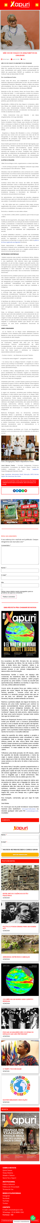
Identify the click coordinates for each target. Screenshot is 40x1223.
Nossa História (8, 1173)
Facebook (6, 1198)
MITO (32, 474)
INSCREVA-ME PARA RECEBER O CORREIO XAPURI (20, 850)
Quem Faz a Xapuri (9, 1178)
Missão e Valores (8, 1175)
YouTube (6, 1201)
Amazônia (8, 474)
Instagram (6, 1196)
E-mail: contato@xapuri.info (13, 1210)
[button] (6, 5)
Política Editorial (9, 1184)
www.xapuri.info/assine (29, 809)
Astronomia (15, 474)
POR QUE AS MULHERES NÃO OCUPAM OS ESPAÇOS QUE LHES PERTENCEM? (18, 1033)
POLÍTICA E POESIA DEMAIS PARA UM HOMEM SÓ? (19, 927)
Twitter (5, 1203)
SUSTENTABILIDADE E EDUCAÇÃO (15, 1100)
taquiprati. (36, 469)
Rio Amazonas (10, 476)
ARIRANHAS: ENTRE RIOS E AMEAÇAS (16, 957)
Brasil (21, 474)
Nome (3, 567)
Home (24, 59)
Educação (27, 474)
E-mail (4, 575)
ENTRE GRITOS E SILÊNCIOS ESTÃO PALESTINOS (15, 894)
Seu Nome (18, 476)
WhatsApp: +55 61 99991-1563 (13, 1212)
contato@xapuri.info (32, 811)
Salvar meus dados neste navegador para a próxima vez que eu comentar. (17, 592)
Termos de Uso (8, 1189)
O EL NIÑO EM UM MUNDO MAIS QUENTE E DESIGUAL (18, 1000)
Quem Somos (7, 1170)
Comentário (6, 545)
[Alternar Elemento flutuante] (33, 1218)
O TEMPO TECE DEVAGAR (12, 1069)
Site (2, 582)
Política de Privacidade (11, 1187)
